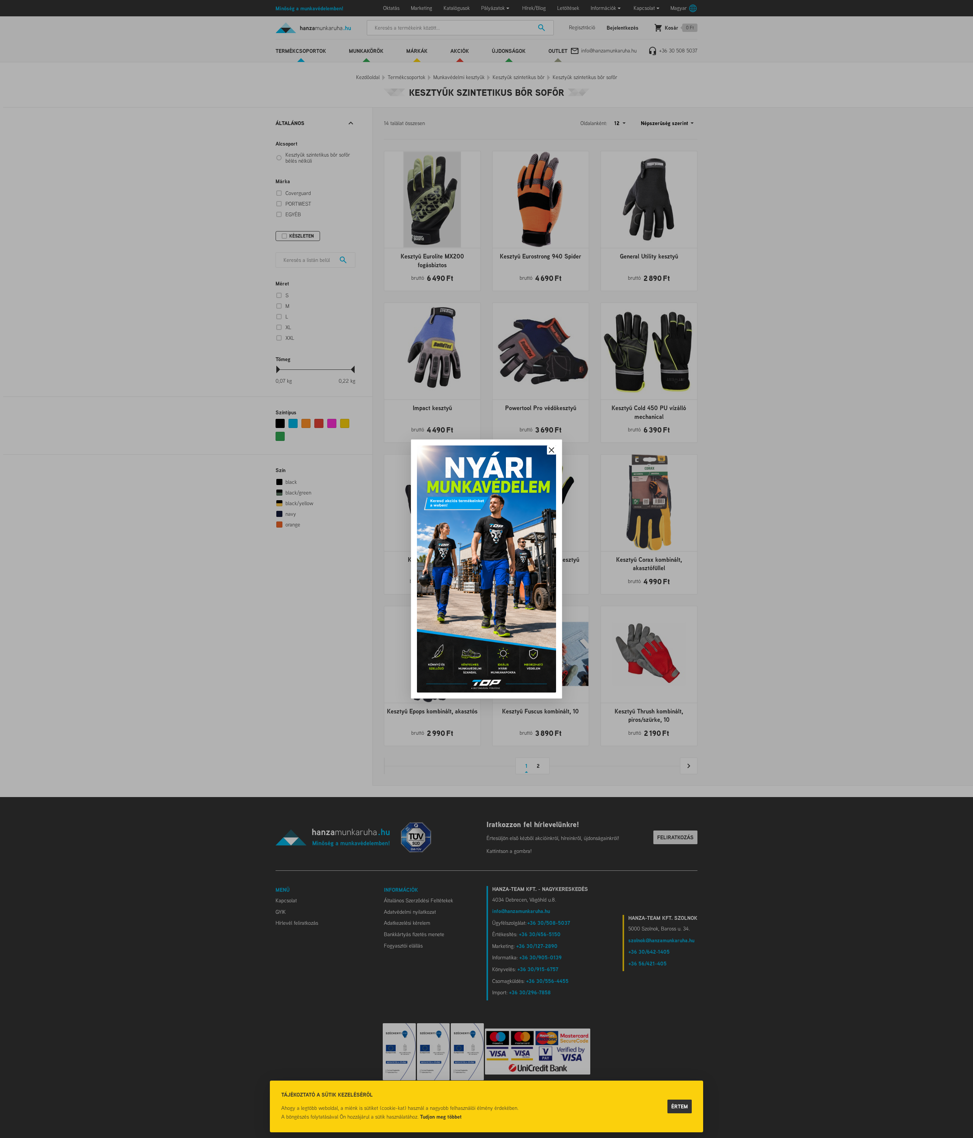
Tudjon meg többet (441, 1116)
